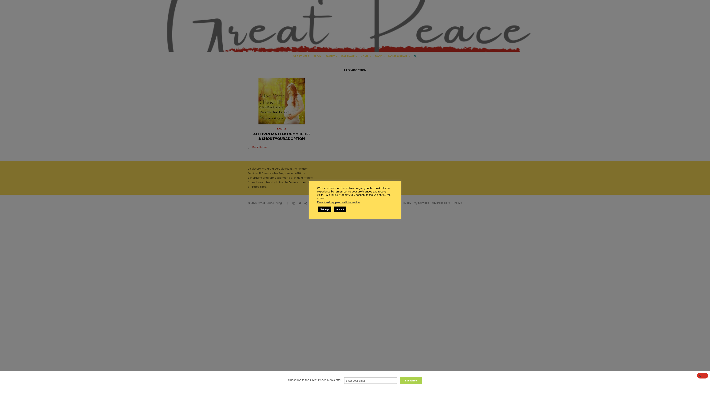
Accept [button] (340, 209)
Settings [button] (324, 209)
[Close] (702, 375)
